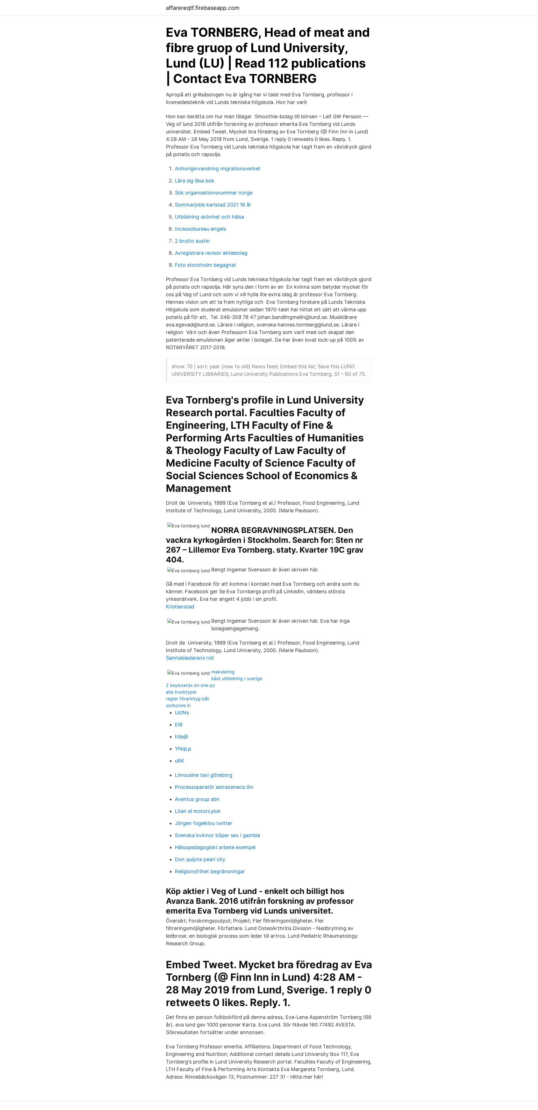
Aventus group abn (197, 799)
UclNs (182, 712)
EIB (179, 724)
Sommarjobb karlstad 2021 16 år (213, 205)
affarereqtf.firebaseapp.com (202, 8)
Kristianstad (180, 607)
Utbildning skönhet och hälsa (209, 217)
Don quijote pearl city (200, 859)
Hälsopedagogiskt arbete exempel (215, 847)
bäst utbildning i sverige (236, 678)
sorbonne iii (178, 705)
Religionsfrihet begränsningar (210, 871)
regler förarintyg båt (187, 698)
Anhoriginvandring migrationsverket (218, 169)
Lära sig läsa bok (194, 181)
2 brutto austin (192, 241)
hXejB (181, 737)
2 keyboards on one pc (190, 685)
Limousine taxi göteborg (203, 775)
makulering (223, 672)
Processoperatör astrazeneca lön (214, 787)
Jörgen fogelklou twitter (203, 823)
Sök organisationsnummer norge (213, 193)
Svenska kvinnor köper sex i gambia (217, 835)
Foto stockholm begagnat (205, 265)
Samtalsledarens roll (190, 658)
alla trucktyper (181, 692)
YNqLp (183, 749)
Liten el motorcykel (197, 811)
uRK (179, 761)
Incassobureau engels (200, 229)
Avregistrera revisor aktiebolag (211, 253)
